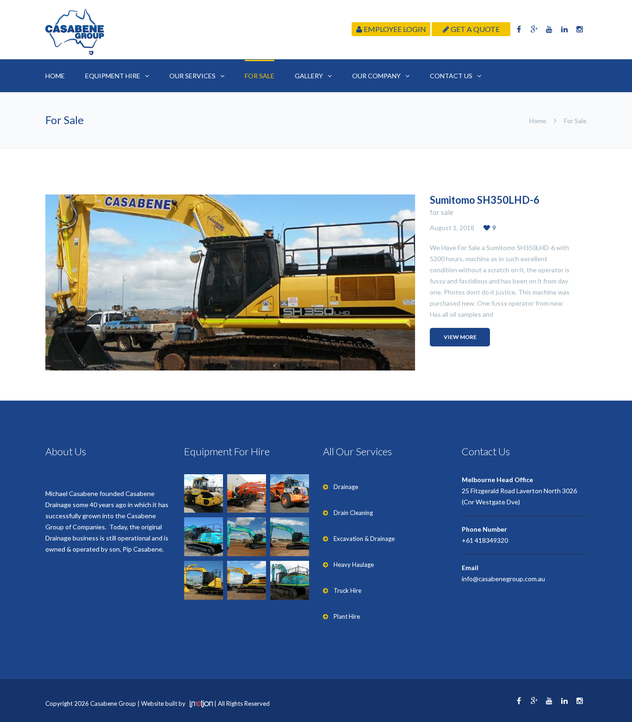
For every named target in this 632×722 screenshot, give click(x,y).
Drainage (346, 486)
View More (460, 336)
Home (55, 76)
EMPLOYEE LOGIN (394, 29)
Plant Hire (347, 616)
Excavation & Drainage (364, 538)
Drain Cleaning (353, 512)
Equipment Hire (112, 76)
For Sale (259, 76)
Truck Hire (347, 590)
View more (230, 282)
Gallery (309, 76)
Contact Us (451, 76)
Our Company (376, 76)
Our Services (192, 76)
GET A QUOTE (474, 29)
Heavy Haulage (354, 564)
